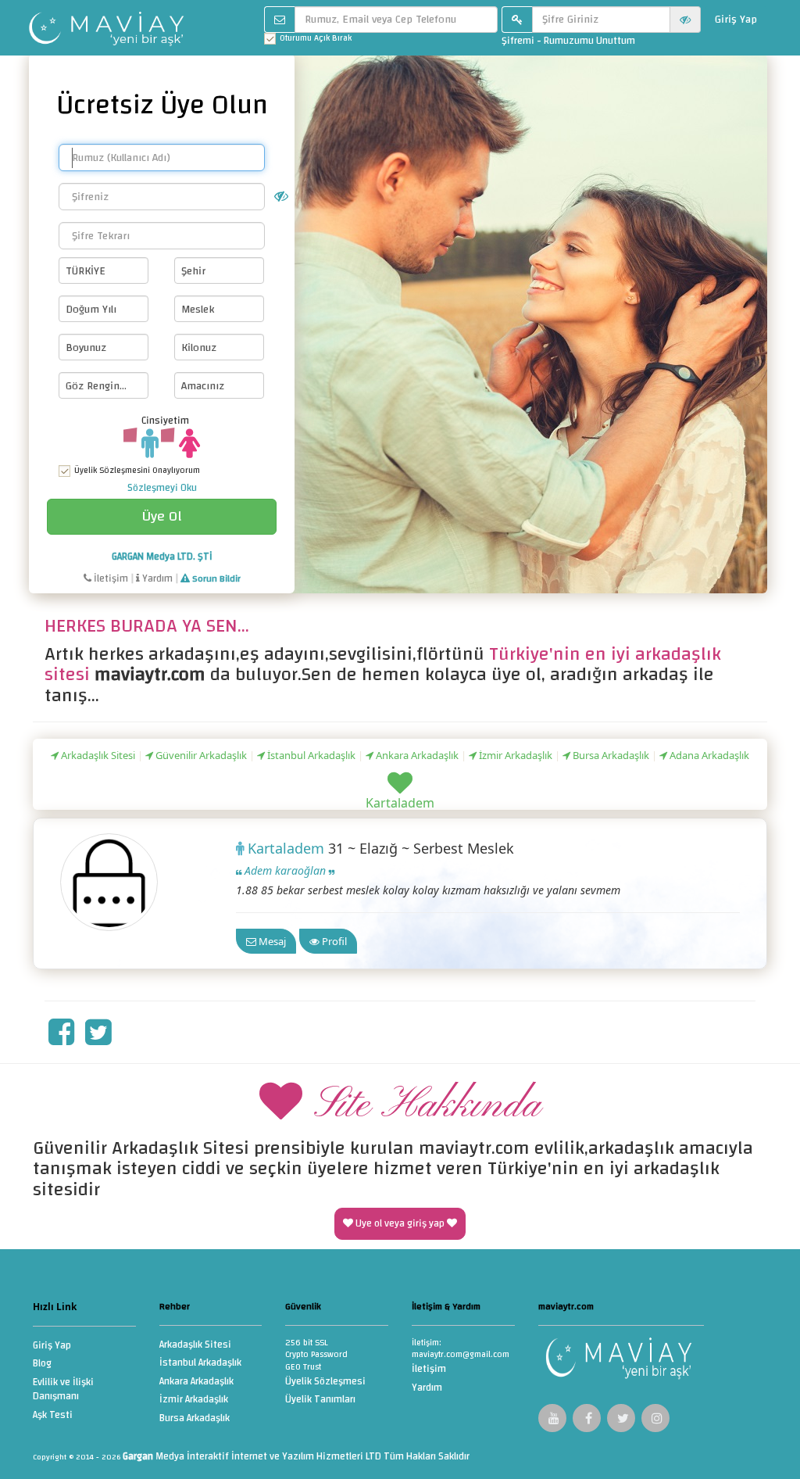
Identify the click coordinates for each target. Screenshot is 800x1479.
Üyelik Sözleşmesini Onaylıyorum (137, 471)
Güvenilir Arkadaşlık (200, 755)
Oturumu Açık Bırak (316, 39)
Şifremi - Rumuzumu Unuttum (568, 40)
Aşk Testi (53, 1416)
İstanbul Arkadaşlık (310, 755)
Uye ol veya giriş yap (400, 1223)
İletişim (109, 578)
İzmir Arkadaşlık (514, 755)
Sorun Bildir (215, 578)
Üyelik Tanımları (320, 1400)
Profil (333, 941)
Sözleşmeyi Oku (162, 487)
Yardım (156, 578)
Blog (42, 1364)
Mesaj (271, 941)
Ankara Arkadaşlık (416, 755)
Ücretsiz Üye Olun (162, 104)
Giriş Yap (736, 19)
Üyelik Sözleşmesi (325, 1382)
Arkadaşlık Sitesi (97, 755)
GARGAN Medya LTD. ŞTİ (162, 556)
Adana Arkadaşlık (708, 755)
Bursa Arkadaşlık (609, 755)
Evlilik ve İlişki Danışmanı (63, 1390)
